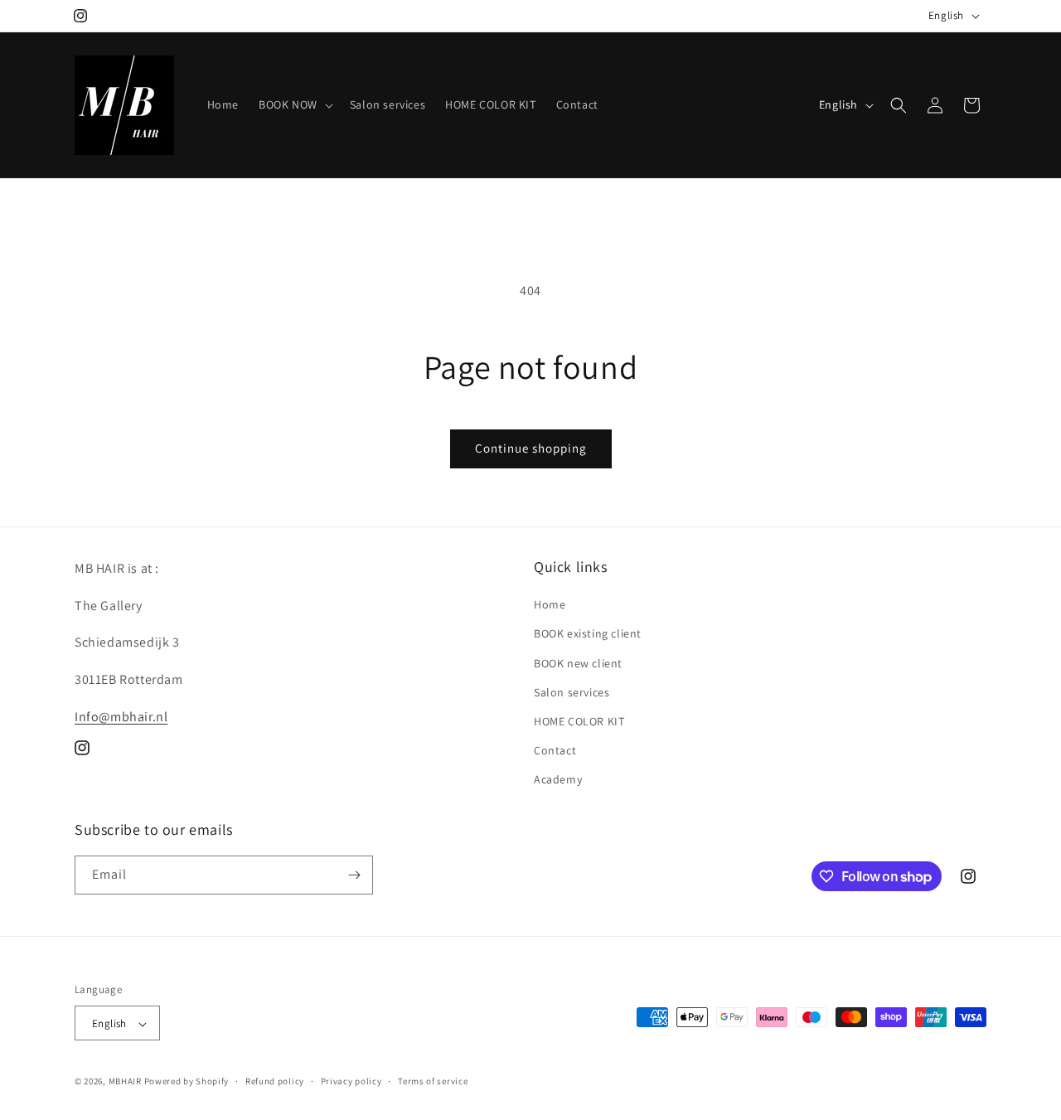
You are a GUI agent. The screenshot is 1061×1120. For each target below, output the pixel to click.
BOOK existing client (588, 634)
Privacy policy (351, 1081)
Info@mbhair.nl (121, 716)
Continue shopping (531, 448)
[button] (294, 104)
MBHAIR (125, 1082)
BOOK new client (578, 663)
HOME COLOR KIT (579, 721)
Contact (555, 750)
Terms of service (433, 1081)
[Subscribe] (354, 875)
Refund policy (274, 1081)
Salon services (571, 692)
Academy (558, 780)
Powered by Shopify (187, 1082)
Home (549, 604)
